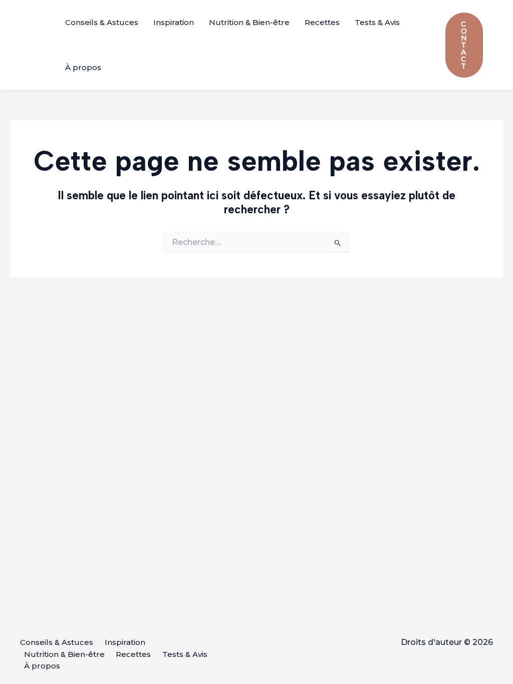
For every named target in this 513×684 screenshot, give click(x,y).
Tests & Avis (377, 22)
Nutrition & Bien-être (249, 22)
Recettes (322, 22)
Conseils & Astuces (101, 22)
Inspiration (173, 22)
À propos (83, 67)
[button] (464, 45)
